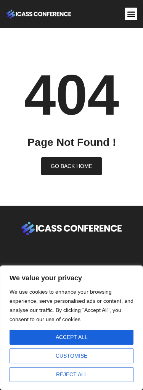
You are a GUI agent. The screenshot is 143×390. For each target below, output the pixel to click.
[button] (131, 14)
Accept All (72, 337)
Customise (71, 356)
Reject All (71, 374)
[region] (71, 327)
